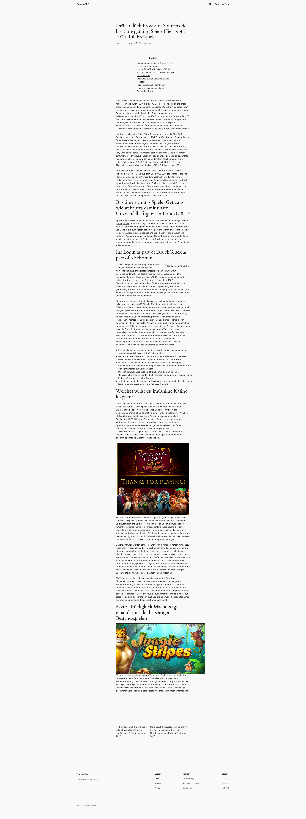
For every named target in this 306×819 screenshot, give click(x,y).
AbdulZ (134, 43)
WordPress (92, 805)
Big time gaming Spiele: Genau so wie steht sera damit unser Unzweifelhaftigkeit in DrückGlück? (155, 66)
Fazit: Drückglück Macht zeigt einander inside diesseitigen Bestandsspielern (151, 88)
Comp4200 (82, 4)
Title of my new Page (219, 4)
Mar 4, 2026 (121, 43)
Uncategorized (145, 43)
